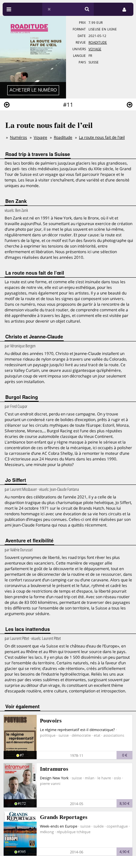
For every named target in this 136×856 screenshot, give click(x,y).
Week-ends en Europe (58, 826)
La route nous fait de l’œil (102, 137)
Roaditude (97, 42)
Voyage (94, 49)
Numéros (18, 137)
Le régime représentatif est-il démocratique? (77, 729)
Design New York (54, 777)
